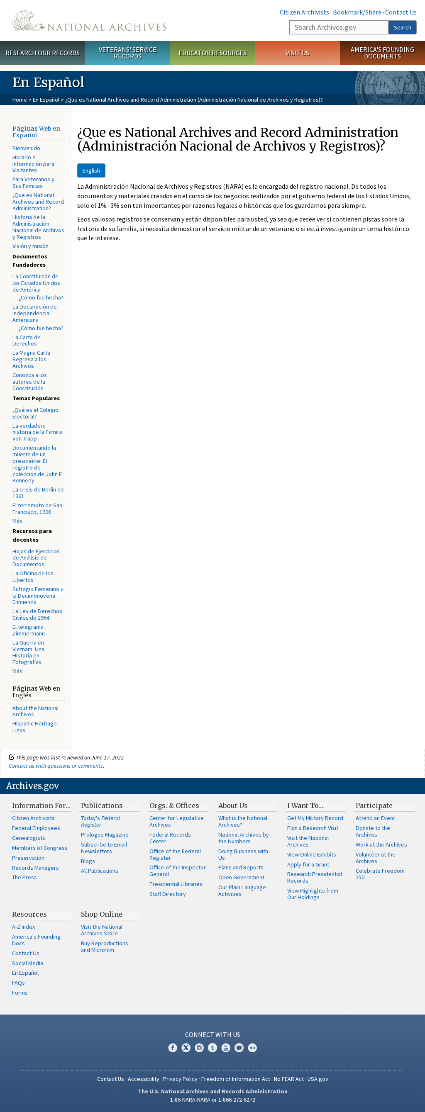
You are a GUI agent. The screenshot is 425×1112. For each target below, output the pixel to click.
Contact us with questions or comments (56, 765)
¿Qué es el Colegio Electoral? (35, 413)
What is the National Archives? (242, 821)
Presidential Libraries (176, 884)
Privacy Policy (180, 1079)
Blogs (88, 861)
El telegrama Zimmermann (28, 630)
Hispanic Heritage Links (34, 727)
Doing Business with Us (243, 854)
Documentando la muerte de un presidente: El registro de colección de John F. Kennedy (37, 464)
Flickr (252, 1048)
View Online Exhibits (311, 854)
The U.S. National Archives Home (89, 20)
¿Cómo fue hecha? (41, 297)
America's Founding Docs (36, 940)
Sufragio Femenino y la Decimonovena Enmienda (38, 595)
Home (19, 99)
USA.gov (318, 1079)
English (91, 170)
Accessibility (143, 1079)
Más (17, 521)
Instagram (199, 1048)
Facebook (173, 1048)
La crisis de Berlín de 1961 (38, 493)
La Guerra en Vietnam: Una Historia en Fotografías (28, 652)
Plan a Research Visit (312, 828)
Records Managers (35, 867)
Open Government (241, 877)
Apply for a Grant (308, 864)
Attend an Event (375, 818)
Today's (100, 821)
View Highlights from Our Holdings (312, 894)
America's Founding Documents (382, 53)
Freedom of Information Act (235, 1079)
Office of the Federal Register (175, 854)
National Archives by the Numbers (243, 838)
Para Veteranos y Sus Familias (33, 182)
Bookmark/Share (357, 12)
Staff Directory (167, 894)
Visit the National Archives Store (101, 930)
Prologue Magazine (105, 834)
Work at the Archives (381, 844)
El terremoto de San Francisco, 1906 (37, 508)
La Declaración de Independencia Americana (34, 313)
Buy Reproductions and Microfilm (104, 946)
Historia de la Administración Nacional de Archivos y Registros (38, 227)
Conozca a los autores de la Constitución (29, 381)
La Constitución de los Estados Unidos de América (36, 283)
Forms (20, 992)
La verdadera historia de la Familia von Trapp (37, 432)
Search (402, 27)
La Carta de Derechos (26, 340)
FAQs (18, 982)
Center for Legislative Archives (176, 821)
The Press (24, 877)
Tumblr (212, 1048)
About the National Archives (35, 711)
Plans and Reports (241, 867)
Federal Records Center (170, 838)
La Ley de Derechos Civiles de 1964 (37, 614)
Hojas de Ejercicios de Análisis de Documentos (36, 557)
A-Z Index (23, 926)
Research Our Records (42, 53)
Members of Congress (40, 848)
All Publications (99, 870)
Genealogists (28, 838)
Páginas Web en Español (36, 132)
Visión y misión (30, 246)
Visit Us (297, 53)
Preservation (28, 857)
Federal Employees (36, 828)
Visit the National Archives (308, 841)
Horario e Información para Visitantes (33, 163)
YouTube (226, 1048)
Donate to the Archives (373, 831)
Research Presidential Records (314, 877)
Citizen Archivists (304, 12)
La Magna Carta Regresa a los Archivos (31, 359)
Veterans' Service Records (127, 53)
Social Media (27, 963)
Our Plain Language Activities (242, 890)
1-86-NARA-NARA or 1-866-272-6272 (212, 1099)
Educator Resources (212, 53)
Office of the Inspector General (177, 871)
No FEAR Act (289, 1079)
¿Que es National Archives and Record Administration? (38, 201)
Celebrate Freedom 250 (380, 874)
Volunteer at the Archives (376, 858)
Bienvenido (26, 148)
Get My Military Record (315, 818)
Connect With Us (212, 1034)
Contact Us (401, 12)
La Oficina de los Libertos (33, 576)
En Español (46, 99)
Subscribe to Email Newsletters (104, 848)
